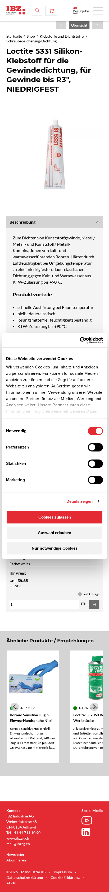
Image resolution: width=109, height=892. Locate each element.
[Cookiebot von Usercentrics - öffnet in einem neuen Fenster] (80, 340)
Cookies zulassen (54, 517)
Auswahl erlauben (54, 532)
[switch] (95, 447)
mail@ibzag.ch (18, 843)
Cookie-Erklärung (65, 877)
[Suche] (37, 11)
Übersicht (79, 25)
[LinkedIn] (88, 832)
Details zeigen (79, 501)
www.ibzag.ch (17, 838)
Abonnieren (16, 860)
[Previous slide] (15, 707)
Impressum (63, 872)
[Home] (15, 10)
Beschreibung (22, 221)
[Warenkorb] (51, 11)
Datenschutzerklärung (24, 877)
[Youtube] (88, 821)
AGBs (11, 883)
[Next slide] (94, 707)
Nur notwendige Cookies (55, 548)
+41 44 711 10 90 (26, 832)
